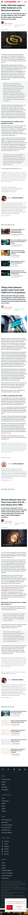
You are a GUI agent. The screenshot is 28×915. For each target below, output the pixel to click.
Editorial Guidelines (7, 870)
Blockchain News (13, 190)
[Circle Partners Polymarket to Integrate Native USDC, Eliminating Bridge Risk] (5, 232)
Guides (3, 808)
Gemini (15, 590)
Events (3, 806)
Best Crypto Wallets (7, 832)
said (18, 150)
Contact (4, 865)
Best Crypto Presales (7, 825)
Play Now (25, 912)
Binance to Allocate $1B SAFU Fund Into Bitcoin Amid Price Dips (19, 721)
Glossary (4, 811)
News (14, 191)
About (3, 863)
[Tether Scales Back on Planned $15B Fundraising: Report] (5, 264)
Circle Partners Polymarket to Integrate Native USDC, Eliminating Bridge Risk (18, 231)
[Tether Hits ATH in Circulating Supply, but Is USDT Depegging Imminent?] (5, 253)
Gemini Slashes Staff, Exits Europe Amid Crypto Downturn (19, 712)
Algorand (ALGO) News (7, 188)
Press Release (5, 789)
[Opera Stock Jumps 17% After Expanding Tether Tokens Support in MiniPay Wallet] (5, 273)
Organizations (5, 801)
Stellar (8, 56)
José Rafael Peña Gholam (17, 234)
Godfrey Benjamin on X (6, 480)
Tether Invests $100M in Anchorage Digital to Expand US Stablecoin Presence (19, 241)
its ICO (12, 557)
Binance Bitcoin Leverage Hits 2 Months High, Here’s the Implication (18, 751)
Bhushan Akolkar (8, 23)
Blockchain (4, 787)
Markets (4, 782)
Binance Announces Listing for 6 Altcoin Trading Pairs (18, 731)
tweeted (15, 609)
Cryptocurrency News (6, 191)
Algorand (23, 74)
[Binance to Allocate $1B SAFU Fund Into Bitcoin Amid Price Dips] (5, 723)
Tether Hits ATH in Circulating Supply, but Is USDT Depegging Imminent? (18, 252)
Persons (4, 803)
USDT (8, 60)
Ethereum (20, 69)
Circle (24, 57)
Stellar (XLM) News (17, 188)
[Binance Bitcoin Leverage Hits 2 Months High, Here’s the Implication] (5, 751)
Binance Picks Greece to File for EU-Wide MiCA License (19, 740)
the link (20, 168)
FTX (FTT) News (14, 672)
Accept (9, 907)
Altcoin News (4, 190)
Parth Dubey (14, 264)
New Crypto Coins (6, 827)
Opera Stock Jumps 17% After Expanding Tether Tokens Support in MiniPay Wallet (19, 272)
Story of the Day (6, 779)
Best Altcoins (5, 822)
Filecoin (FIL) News (5, 672)
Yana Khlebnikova (16, 714)
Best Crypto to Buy (6, 820)
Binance (10, 590)
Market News (4, 457)
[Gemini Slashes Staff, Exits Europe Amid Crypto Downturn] (5, 714)
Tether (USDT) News (11, 187)
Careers (4, 868)
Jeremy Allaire (13, 150)
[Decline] (24, 900)
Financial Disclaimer (7, 875)
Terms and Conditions (7, 873)
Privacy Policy (5, 878)
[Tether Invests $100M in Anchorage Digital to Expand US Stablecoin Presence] (5, 242)
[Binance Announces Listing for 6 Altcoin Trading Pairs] (5, 733)
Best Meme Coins (6, 830)
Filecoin (3, 552)
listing (2, 592)
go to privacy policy (19, 907)
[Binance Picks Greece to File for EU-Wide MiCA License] (5, 742)
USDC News (3, 187)
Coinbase (5, 59)
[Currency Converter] (25, 2)
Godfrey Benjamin (16, 255)
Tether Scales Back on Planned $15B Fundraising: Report (18, 262)
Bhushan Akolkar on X (6, 215)
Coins (3, 798)
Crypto (3, 784)
